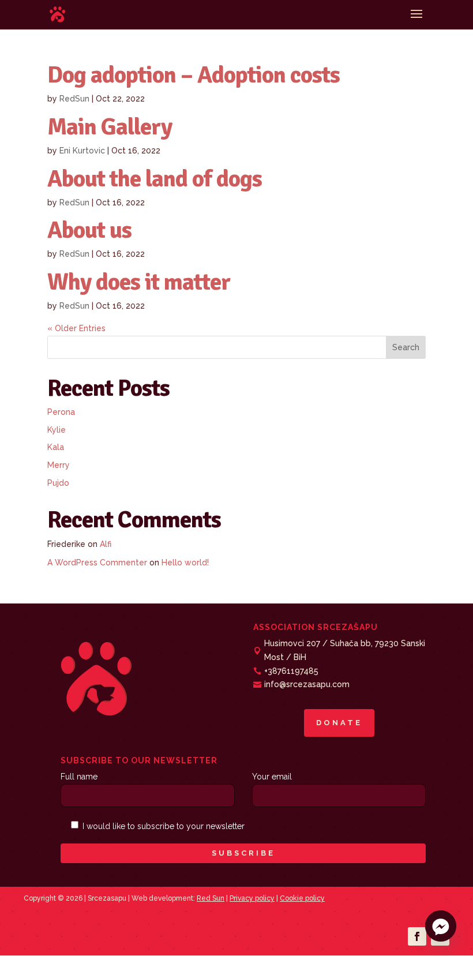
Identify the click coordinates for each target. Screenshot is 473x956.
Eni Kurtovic (82, 150)
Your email (272, 776)
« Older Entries (76, 328)
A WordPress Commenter (97, 562)
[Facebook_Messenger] (440, 926)
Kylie (56, 429)
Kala (55, 447)
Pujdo (58, 483)
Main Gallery (109, 126)
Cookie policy (302, 898)
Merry (58, 465)
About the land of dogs (154, 178)
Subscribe (243, 853)
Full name (79, 776)
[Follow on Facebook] (417, 936)
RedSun (74, 98)
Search (405, 347)
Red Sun (210, 898)
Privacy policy (252, 898)
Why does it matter (138, 282)
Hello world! (185, 562)
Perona (61, 412)
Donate (339, 722)
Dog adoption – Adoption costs (193, 74)
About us (89, 230)
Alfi (105, 544)
